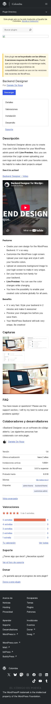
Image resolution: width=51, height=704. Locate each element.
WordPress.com (11, 642)
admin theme (28, 486)
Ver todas (43, 543)
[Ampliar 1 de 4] (21, 340)
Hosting (6, 607)
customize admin (40, 491)
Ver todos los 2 (42, 480)
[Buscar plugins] (30, 29)
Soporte (9, 129)
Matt (6, 647)
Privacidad (8, 612)
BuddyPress (10, 656)
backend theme (41, 486)
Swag (31, 634)
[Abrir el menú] (47, 4)
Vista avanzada (10, 498)
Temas (30, 602)
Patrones (31, 612)
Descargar (9, 92)
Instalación (10, 116)
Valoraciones (11, 109)
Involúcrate (32, 620)
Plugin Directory (9, 12)
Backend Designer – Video (15, 176)
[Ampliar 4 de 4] (45, 367)
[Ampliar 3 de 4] (21, 356)
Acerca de (7, 598)
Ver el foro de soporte (13, 562)
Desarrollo (10, 122)
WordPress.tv (10, 634)
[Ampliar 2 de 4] (45, 340)
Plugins (30, 607)
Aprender (7, 620)
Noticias (6, 602)
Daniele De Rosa (15, 85)
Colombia (13, 668)
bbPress (8, 652)
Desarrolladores (10, 629)
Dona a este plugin (12, 582)
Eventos (31, 625)
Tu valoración (9, 543)
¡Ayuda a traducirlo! (30, 21)
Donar (31, 629)
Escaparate (32, 598)
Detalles (9, 102)
